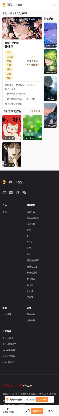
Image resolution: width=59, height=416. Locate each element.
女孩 (9, 61)
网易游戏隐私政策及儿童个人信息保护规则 (38, 394)
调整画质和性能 (14, 99)
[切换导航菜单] (54, 4)
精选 (4, 13)
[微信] (24, 192)
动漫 (9, 65)
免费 (29, 230)
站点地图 (31, 211)
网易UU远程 (8, 362)
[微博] (17, 192)
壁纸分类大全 (33, 217)
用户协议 (31, 314)
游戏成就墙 (32, 272)
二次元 (10, 56)
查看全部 (36, 111)
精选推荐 (31, 223)
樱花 (9, 78)
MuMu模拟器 (8, 350)
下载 (4, 211)
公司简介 (7, 394)
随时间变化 (32, 266)
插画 (9, 69)
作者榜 (30, 297)
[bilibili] (4, 192)
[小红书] (11, 192)
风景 (29, 248)
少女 (9, 73)
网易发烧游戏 (8, 356)
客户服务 (16, 394)
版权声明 (31, 99)
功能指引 (6, 314)
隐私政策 (31, 320)
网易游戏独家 (33, 260)
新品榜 (30, 291)
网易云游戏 (7, 337)
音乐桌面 (31, 278)
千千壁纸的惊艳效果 (16, 93)
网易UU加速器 (9, 344)
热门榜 (30, 284)
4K (28, 236)
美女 (29, 254)
